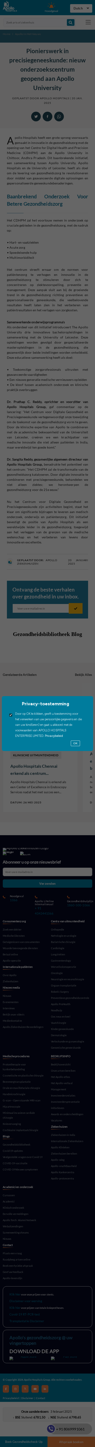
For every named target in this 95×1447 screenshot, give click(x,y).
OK (75, 743)
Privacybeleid (53, 736)
